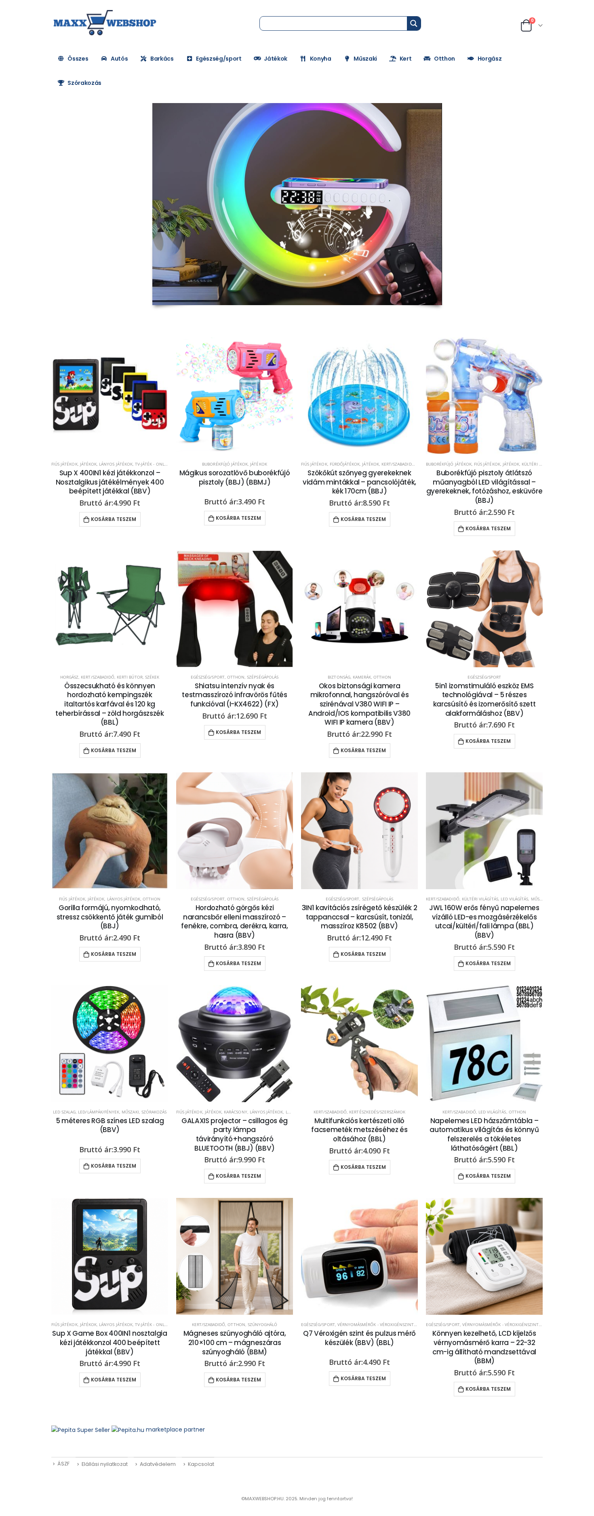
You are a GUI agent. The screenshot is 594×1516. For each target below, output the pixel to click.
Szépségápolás (262, 677)
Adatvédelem (158, 1464)
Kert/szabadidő (398, 464)
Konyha (320, 59)
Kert (406, 59)
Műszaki (365, 59)
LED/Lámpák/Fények (98, 1112)
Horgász (490, 59)
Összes (77, 59)
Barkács (162, 59)
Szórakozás (84, 83)
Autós (119, 59)
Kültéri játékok (539, 464)
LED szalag (64, 1112)
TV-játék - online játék (159, 464)
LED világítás (515, 899)
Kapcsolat (201, 1464)
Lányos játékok (116, 464)
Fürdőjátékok (345, 464)
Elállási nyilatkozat (105, 1464)
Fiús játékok (64, 464)
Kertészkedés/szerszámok (377, 1112)
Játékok (275, 59)
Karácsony (235, 1112)
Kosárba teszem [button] (113, 519)
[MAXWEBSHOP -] (105, 23)
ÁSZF (63, 1463)
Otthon (444, 59)
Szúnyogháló (263, 1324)
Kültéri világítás (480, 899)
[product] (109, 395)
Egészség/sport (218, 59)
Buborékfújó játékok (225, 464)
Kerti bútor (130, 677)
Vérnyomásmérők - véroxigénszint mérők (383, 1324)
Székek (152, 677)
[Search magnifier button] (414, 23)
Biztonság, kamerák (349, 677)
